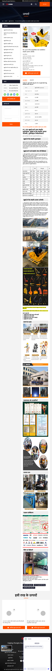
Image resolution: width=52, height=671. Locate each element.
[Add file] (25, 668)
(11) (8, 43)
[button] (8, 613)
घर (2, 21)
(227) (10, 33)
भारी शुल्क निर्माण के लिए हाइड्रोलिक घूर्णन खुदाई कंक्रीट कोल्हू (38, 622)
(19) (7, 40)
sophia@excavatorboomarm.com (31, 0)
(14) (11, 67)
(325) (8, 76)
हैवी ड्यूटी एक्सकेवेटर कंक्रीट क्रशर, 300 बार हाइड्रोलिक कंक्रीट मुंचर (12, 622)
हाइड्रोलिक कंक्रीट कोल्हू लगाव (29, 587)
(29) (8, 52)
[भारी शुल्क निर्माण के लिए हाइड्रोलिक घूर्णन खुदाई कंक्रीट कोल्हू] (38, 610)
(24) (11, 46)
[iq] (17, 94)
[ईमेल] (14, 94)
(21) (8, 55)
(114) (8, 37)
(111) (8, 30)
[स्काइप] (8, 94)
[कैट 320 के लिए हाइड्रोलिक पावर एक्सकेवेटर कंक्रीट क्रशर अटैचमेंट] (39, 37)
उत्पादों (6, 21)
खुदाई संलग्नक (11, 21)
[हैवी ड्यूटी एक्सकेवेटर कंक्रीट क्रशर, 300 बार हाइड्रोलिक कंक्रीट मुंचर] (14, 610)
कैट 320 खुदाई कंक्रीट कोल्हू (40, 585)
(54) (10, 61)
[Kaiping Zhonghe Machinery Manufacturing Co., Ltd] (9, 4)
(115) (9, 49)
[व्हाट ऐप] (11, 94)
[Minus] (48, 639)
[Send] (49, 668)
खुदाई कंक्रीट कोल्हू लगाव (28, 585)
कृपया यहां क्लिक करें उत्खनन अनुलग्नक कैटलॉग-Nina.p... (33, 136)
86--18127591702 (46, 0)
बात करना (44, 4)
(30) (8, 58)
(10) (7, 70)
